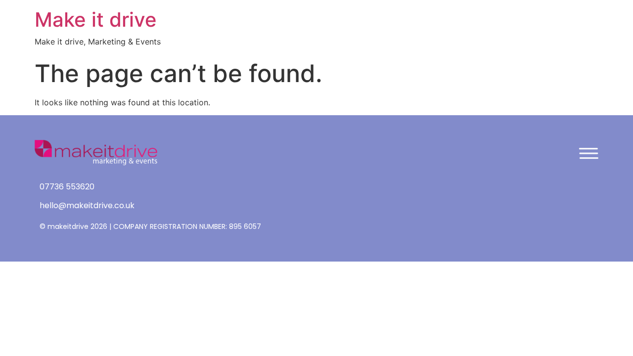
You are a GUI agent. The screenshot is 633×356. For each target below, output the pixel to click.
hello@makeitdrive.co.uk (87, 205)
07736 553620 (67, 186)
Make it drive (96, 19)
